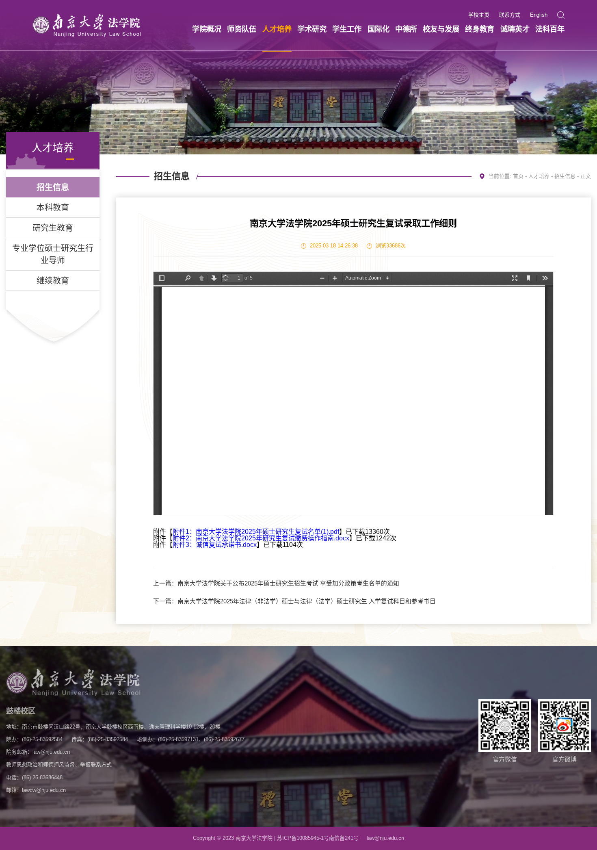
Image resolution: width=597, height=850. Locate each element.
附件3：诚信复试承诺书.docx (215, 544)
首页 (518, 176)
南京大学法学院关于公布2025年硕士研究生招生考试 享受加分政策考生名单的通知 (288, 583)
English (538, 15)
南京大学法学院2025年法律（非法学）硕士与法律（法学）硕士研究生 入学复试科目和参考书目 (306, 601)
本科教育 (53, 207)
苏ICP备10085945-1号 (303, 838)
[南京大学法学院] (86, 25)
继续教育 (53, 280)
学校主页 (478, 15)
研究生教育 (52, 227)
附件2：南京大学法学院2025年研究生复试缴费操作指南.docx (261, 538)
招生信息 (53, 187)
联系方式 (509, 15)
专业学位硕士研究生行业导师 (52, 254)
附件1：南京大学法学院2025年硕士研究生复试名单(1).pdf (256, 531)
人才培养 (538, 176)
